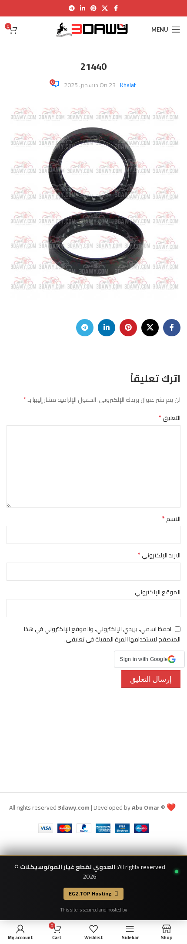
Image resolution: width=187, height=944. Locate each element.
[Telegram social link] (71, 8)
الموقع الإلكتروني (157, 592)
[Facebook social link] (115, 8)
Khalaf (128, 85)
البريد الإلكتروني (158, 555)
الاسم (171, 519)
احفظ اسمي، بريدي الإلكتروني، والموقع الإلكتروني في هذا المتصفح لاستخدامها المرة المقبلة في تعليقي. (102, 634)
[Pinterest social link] (93, 8)
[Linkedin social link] (82, 8)
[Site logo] (93, 29)
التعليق (169, 418)
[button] (149, 659)
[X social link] (104, 8)
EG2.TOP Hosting (90, 893)
